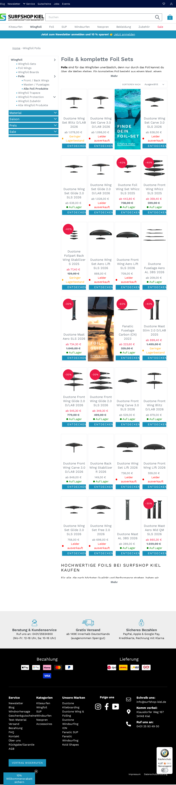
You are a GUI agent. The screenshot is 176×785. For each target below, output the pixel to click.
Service (30, 3)
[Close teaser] (36, 771)
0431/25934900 (42, 634)
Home (16, 48)
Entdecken (76, 146)
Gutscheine (44, 3)
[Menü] (170, 749)
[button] (19, 778)
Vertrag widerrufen (27, 762)
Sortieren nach (131, 84)
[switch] (164, 770)
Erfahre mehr (126, 143)
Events (66, 3)
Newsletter (14, 3)
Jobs (56, 3)
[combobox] (103, 17)
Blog (2, 3)
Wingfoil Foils (32, 48)
